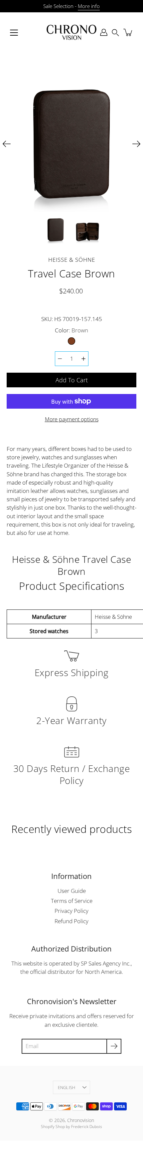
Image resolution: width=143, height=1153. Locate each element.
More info (89, 6)
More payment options (71, 419)
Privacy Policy (71, 911)
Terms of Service (71, 901)
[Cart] (128, 32)
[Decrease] (60, 358)
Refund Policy (71, 921)
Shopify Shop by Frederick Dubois (71, 1126)
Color (71, 330)
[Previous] (6, 144)
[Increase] (83, 358)
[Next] (136, 144)
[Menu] (14, 33)
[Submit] (113, 1046)
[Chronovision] (71, 32)
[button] (115, 32)
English (66, 1087)
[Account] (103, 32)
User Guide (72, 891)
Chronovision (80, 1120)
